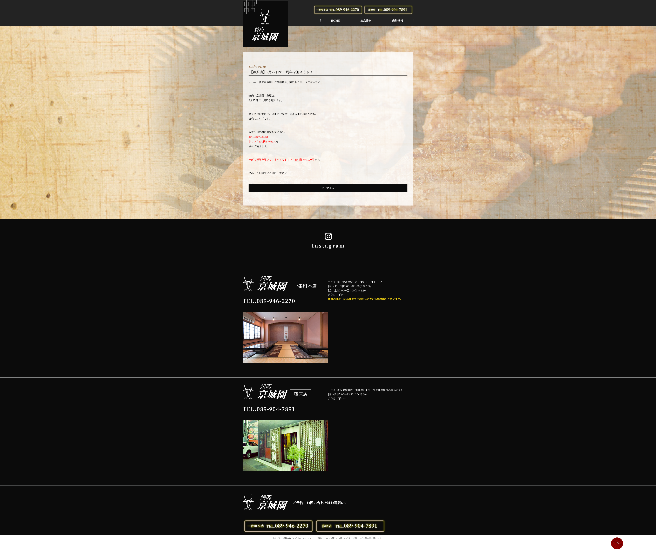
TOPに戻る (328, 188)
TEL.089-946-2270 (269, 300)
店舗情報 (397, 21)
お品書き (365, 21)
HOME (335, 21)
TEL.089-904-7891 (269, 408)
